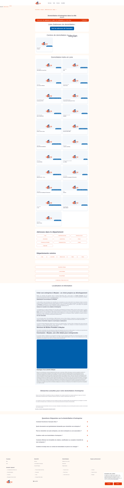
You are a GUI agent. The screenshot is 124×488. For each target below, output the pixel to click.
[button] (55, 9)
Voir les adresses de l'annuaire (62, 28)
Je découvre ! (84, 20)
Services (35, 461)
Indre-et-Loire (6, 6)
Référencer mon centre (66, 461)
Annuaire (42, 9)
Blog (7, 461)
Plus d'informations (114, 479)
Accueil (1, 6)
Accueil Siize (37, 9)
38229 (46, 9)
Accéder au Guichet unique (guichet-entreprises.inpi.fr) (45, 409)
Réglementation (64, 465)
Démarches (64, 463)
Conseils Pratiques (37, 465)
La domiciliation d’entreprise (38, 463)
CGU (7, 463)
